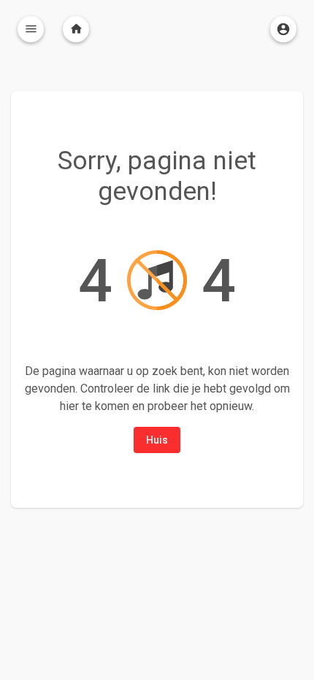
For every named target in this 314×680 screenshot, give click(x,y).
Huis (157, 440)
